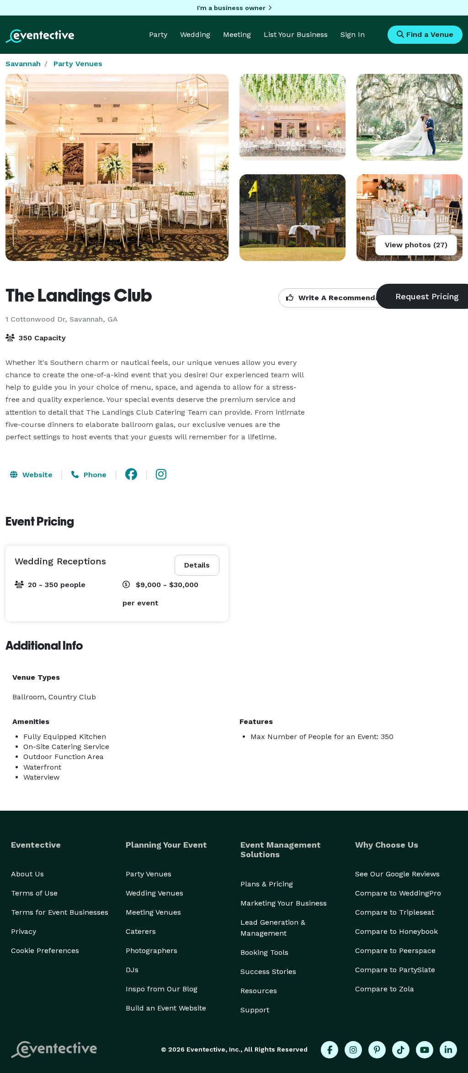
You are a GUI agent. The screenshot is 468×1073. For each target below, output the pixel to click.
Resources (258, 990)
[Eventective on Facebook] (329, 1049)
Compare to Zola (384, 988)
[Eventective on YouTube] (424, 1049)
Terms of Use (34, 893)
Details (197, 565)
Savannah (23, 63)
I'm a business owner (231, 7)
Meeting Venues (153, 912)
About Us (27, 874)
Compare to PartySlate (395, 969)
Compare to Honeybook (396, 931)
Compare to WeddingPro (398, 893)
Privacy (23, 931)
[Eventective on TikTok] (401, 1049)
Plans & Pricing (266, 884)
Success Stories (268, 971)
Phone (93, 474)
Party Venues (77, 63)
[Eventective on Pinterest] (377, 1049)
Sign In (352, 34)
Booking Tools (264, 952)
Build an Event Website (166, 1008)
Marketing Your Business (283, 903)
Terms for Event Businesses (59, 912)
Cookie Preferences (45, 950)
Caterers (141, 931)
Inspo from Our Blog (161, 988)
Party (158, 34)
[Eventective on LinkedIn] (448, 1049)
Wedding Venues (154, 893)
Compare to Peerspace (395, 950)
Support (254, 1009)
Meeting (237, 34)
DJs (132, 969)
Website (36, 474)
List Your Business (296, 34)
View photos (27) (416, 244)
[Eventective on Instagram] (353, 1049)
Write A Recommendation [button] (345, 297)
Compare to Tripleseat (394, 912)
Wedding (195, 34)
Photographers (151, 950)
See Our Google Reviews (397, 874)
